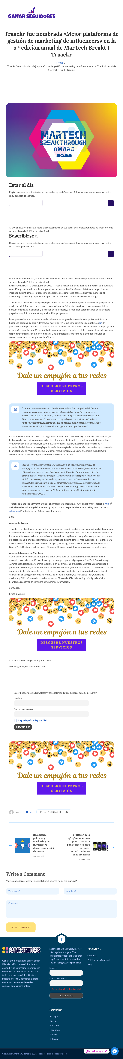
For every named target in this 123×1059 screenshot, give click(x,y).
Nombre (18, 698)
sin (100, 322)
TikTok (53, 1020)
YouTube (54, 1025)
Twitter (53, 1034)
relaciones (14, 510)
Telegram (54, 1038)
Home (59, 62)
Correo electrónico (23, 709)
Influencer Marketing (54, 812)
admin (18, 812)
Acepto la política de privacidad (32, 720)
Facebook (55, 1029)
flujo (107, 503)
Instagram (55, 1016)
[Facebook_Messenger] (115, 1051)
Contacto (92, 955)
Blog (89, 964)
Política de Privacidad (98, 960)
